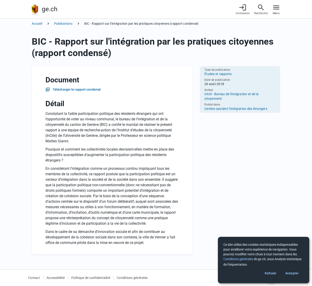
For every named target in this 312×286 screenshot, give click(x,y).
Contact (34, 278)
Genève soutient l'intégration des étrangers (235, 109)
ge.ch (49, 9)
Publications (63, 23)
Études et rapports (218, 74)
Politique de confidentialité (90, 278)
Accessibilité (56, 278)
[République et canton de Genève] (35, 9)
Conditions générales (132, 278)
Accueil (37, 23)
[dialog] (263, 260)
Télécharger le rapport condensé (77, 89)
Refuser (270, 273)
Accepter (292, 273)
